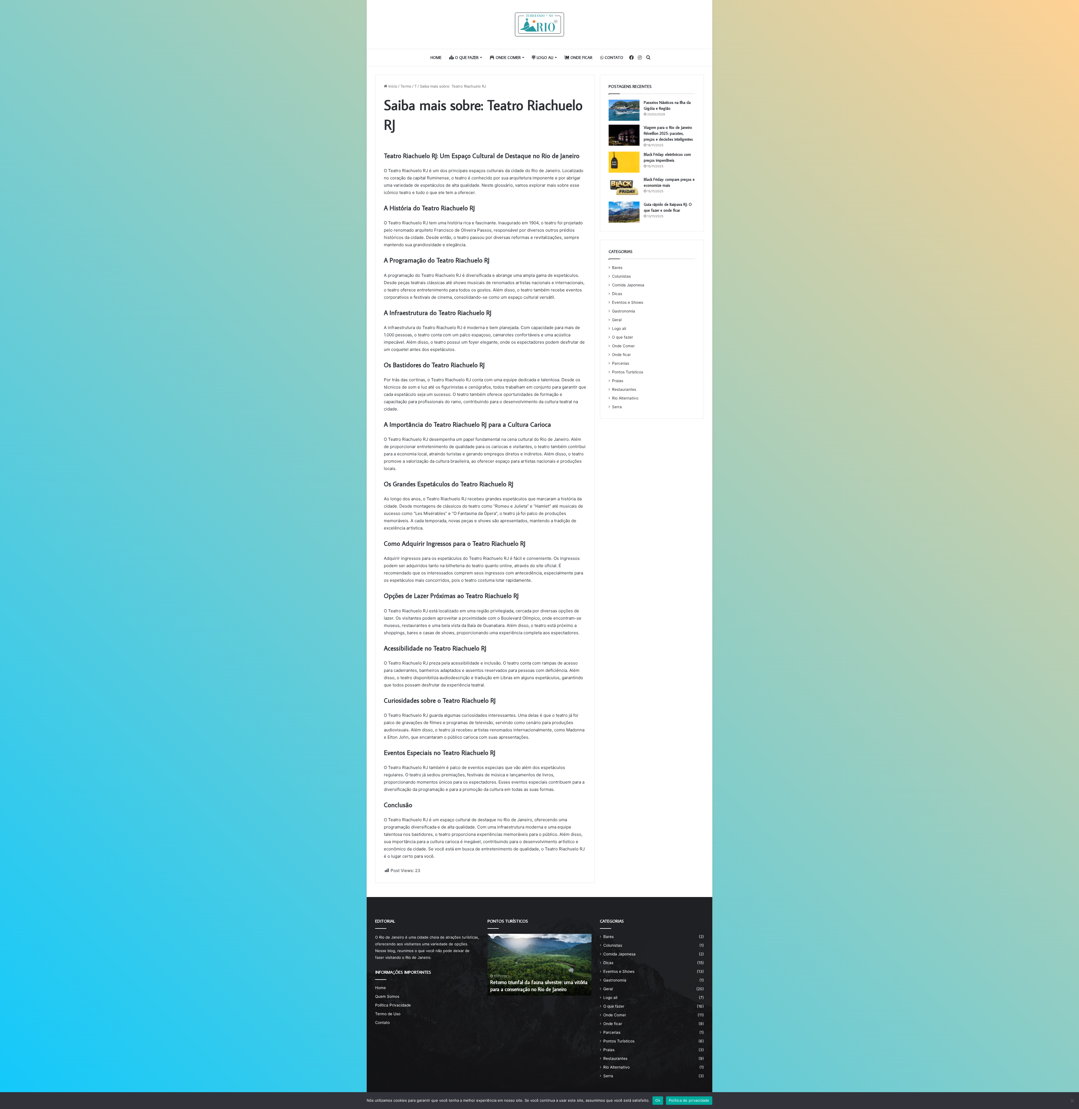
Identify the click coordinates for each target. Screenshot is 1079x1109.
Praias (617, 380)
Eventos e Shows (627, 302)
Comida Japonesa (628, 285)
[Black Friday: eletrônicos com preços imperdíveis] (624, 162)
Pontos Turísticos (627, 372)
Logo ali (544, 57)
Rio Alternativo (625, 398)
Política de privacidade (689, 1100)
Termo (405, 86)
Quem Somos (387, 996)
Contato (613, 57)
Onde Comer (508, 57)
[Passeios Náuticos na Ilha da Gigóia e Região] (624, 110)
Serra (617, 407)
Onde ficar (580, 57)
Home (435, 57)
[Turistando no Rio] (539, 24)
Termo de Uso (387, 1014)
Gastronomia (623, 311)
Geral (617, 320)
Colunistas (621, 276)
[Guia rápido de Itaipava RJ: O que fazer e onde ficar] (624, 212)
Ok (657, 1100)
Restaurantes (624, 389)
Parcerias (620, 363)
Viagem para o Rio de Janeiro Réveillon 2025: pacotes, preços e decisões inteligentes (668, 133)
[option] (541, 965)
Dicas (617, 293)
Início (392, 86)
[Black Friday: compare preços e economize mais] (624, 187)
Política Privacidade (393, 1005)
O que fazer (466, 57)
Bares (617, 267)
